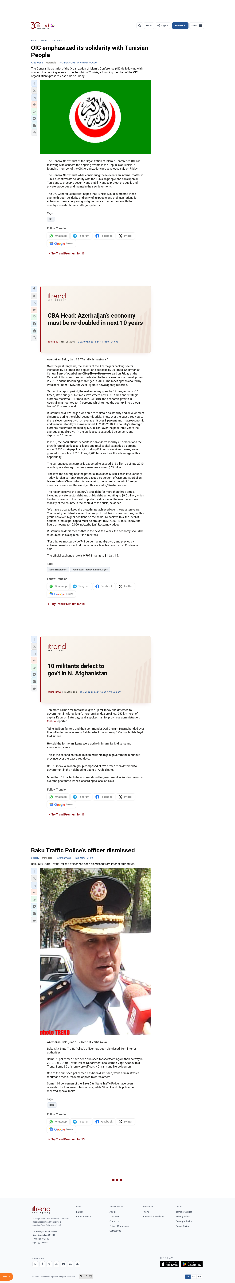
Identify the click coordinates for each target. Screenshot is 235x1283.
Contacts (114, 1221)
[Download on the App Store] (169, 1264)
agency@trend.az (40, 1242)
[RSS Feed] (77, 1264)
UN (50, 219)
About (113, 1212)
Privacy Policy (183, 1216)
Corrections (115, 1230)
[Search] (139, 25)
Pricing (146, 1212)
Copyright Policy (184, 1221)
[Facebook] (42, 1264)
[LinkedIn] (70, 1264)
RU (199, 1276)
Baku (52, 1105)
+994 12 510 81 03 (40, 1239)
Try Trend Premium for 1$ (68, 253)
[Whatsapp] (35, 1264)
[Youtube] (56, 1264)
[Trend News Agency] (41, 1210)
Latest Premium (84, 1216)
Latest (79, 1212)
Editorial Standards (119, 1226)
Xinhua (51, 721)
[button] (34, 83)
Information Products (153, 1216)
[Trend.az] (43, 25)
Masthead (115, 1216)
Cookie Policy (182, 1226)
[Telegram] (63, 1264)
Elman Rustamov (58, 569)
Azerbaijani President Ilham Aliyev (90, 569)
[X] (49, 1264)
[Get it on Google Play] (192, 1264)
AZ (193, 1276)
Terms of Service (184, 1212)
